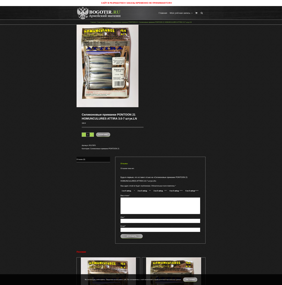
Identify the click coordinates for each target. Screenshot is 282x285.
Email (123, 226)
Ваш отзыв (125, 195)
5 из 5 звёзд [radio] (190, 191)
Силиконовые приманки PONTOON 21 (104, 148)
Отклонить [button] (176, 3)
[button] (202, 13)
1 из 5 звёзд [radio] (126, 191)
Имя (123, 217)
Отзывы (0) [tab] (81, 159)
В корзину (103, 134)
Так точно (190, 279)
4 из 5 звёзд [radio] (174, 191)
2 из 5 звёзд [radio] (142, 191)
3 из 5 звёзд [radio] (158, 191)
